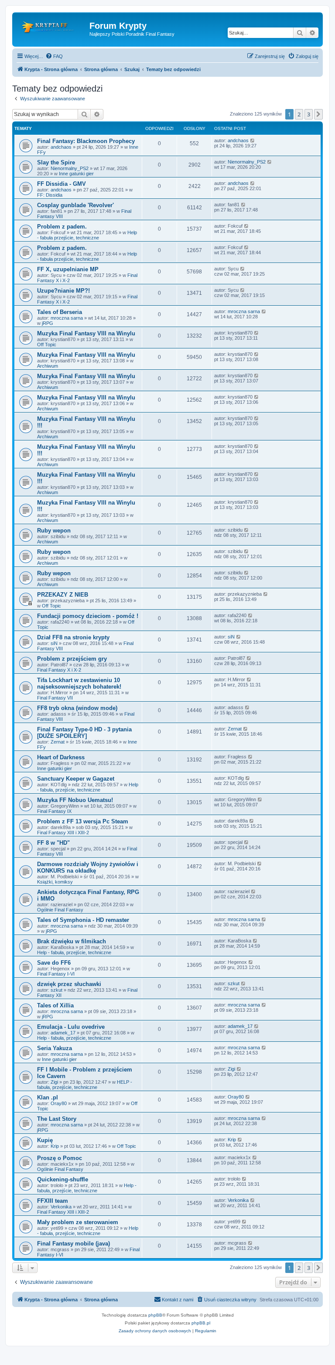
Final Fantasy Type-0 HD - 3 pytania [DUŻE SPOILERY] (84, 732)
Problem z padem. (62, 226)
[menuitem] (54, 56)
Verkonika (61, 1206)
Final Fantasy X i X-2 (59, 669)
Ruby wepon (54, 530)
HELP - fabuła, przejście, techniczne (84, 1084)
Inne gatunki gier (76, 173)
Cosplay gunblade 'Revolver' (75, 205)
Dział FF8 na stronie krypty (73, 637)
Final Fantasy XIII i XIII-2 (63, 832)
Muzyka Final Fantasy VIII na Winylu (86, 333)
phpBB (155, 1315)
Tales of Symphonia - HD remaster (83, 920)
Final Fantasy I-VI (56, 973)
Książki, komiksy (55, 881)
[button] (318, 114)
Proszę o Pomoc (59, 1158)
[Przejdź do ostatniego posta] (253, 140)
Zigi (54, 1082)
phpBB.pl (200, 1323)
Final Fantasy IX (54, 811)
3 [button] (308, 114)
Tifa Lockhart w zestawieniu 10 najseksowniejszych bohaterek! (79, 683)
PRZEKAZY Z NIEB (62, 594)
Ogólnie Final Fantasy (60, 909)
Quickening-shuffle (62, 1179)
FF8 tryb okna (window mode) (77, 708)
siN (54, 643)
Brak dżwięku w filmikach (71, 941)
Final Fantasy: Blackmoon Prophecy (86, 141)
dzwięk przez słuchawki (69, 984)
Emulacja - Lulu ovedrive (71, 1027)
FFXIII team (52, 1201)
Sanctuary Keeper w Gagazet (75, 778)
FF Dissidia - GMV (61, 184)
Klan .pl (47, 1097)
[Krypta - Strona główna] (51, 28)
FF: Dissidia (49, 195)
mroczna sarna (67, 318)
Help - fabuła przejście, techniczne (87, 235)
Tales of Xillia (55, 1005)
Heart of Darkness (61, 757)
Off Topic (46, 344)
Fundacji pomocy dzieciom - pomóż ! (87, 616)
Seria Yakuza (54, 1048)
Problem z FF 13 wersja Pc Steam (82, 821)
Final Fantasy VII (55, 697)
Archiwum (47, 366)
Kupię (45, 1140)
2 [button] (299, 114)
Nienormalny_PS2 (70, 168)
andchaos (61, 147)
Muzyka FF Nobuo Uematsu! (75, 800)
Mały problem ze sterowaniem (77, 1222)
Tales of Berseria (59, 312)
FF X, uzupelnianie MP (68, 269)
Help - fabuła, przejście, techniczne (87, 787)
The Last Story (56, 1119)
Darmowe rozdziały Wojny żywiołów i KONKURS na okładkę (87, 867)
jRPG (47, 323)
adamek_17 (63, 1032)
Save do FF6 (54, 962)
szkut (56, 990)
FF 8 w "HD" (53, 842)
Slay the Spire (56, 162)
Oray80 (59, 1103)
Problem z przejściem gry (72, 658)
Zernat (58, 741)
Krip (55, 1146)
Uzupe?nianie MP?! (63, 290)
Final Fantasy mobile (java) (73, 1243)
